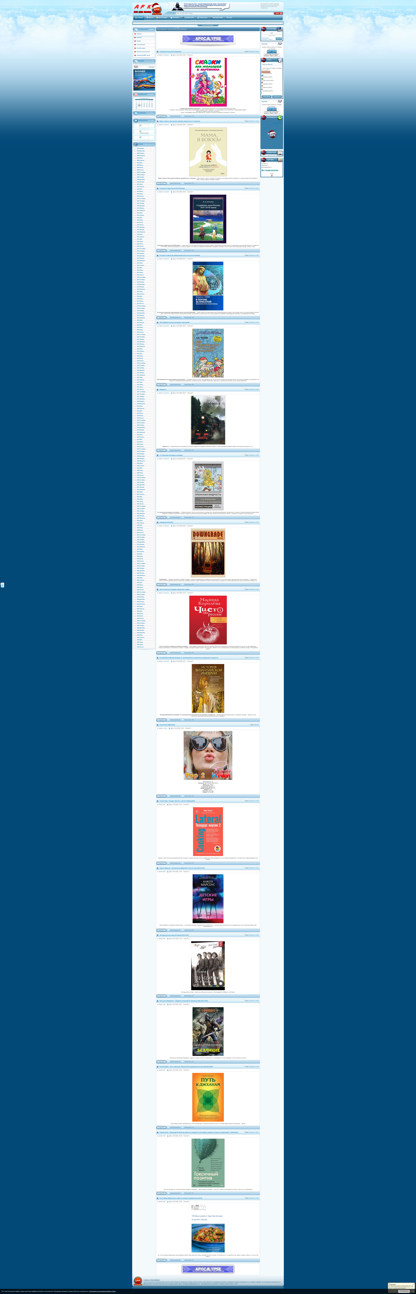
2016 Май (139, 353)
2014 (264, 145)
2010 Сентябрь (141, 198)
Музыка (257, 724)
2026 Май (139, 639)
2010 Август (140, 196)
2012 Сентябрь (141, 248)
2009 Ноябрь (140, 177)
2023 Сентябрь (141, 563)
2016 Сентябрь (141, 363)
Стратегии (266, 141)
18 (139, 105)
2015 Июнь (140, 327)
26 (141, 106)
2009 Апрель (140, 160)
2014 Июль (140, 301)
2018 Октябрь (141, 422)
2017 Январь (140, 372)
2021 (273, 147)
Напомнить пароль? (267, 39)
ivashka (165, 728)
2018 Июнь (140, 413)
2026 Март (140, 635)
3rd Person (275, 139)
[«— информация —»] (272, 175)
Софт (265, 126)
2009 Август (140, 170)
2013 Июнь (140, 270)
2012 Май (139, 239)
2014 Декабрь (141, 313)
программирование (267, 132)
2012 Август (140, 246)
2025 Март (140, 606)
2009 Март (140, 158)
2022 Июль (140, 530)
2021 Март (140, 492)
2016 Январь (140, 344)
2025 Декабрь (141, 627)
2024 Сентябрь (141, 592)
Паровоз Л (163, 389)
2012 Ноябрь (140, 253)
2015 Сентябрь (141, 334)
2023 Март (140, 549)
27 (144, 106)
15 (149, 103)
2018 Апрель (140, 408)
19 (141, 105)
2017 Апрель (140, 379)
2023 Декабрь (141, 570)
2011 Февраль (141, 210)
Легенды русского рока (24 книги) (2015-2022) (174, 935)
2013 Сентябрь (141, 277)
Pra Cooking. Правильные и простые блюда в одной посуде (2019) (181, 1198)
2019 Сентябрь (141, 449)
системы (271, 143)
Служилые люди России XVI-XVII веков (172, 188)
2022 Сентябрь (141, 534)
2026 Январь (140, 630)
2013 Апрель (140, 265)
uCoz (236, 1283)
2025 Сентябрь (141, 620)
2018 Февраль (141, 403)
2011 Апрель (140, 215)
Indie (267, 143)
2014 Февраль (141, 289)
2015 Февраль (141, 317)
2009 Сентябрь (141, 172)
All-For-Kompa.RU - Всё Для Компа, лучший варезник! (172, 29)
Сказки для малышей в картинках (170, 51)
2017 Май (139, 382)
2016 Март (140, 348)
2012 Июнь (140, 241)
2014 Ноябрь (140, 310)
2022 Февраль (141, 518)
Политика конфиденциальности (191, 1283)
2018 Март (140, 406)
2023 (280, 147)
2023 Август (140, 561)
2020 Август (140, 475)
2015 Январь (140, 315)
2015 (272, 145)
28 (146, 106)
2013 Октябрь (141, 279)
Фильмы (276, 130)
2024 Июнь (140, 585)
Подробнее (161, 116)
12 (141, 103)
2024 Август (140, 589)
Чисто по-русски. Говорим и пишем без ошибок (174, 589)
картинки (277, 134)
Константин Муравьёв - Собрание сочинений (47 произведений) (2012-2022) (184, 1001)
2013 (276, 143)
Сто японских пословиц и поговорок (171, 455)
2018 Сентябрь (141, 420)
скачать (266, 128)
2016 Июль (140, 358)
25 (139, 106)
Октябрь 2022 (144, 98)
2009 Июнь (140, 165)
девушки (275, 135)
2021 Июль (140, 501)
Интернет (277, 126)
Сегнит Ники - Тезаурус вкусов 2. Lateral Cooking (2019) (177, 801)
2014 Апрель (140, 294)
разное (280, 143)
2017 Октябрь (141, 394)
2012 (265, 134)
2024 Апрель (140, 580)
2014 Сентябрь (141, 305)
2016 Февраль (141, 346)
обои (271, 136)
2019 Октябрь (141, 451)
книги (277, 123)
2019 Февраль (141, 432)
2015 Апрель (140, 322)
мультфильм (271, 121)
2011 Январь (140, 208)
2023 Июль (140, 558)
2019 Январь (140, 430)
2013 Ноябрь (140, 282)
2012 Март (140, 234)
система (270, 130)
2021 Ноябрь (140, 511)
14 (146, 103)
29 (149, 106)
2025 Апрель (140, 608)
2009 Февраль (141, 155)
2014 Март (140, 291)
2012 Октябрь (141, 251)
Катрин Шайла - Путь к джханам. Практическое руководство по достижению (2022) (186, 1066)
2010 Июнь (140, 191)
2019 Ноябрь (140, 453)
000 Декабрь (140, 148)
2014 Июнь (140, 298)
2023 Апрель (140, 551)
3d (269, 136)
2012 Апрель (140, 236)
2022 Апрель (140, 523)
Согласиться (404, 1291)
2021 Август (140, 503)
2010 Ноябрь (140, 203)
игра (279, 139)
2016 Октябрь (141, 365)
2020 (270, 147)
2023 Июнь (140, 556)
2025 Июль (140, 616)
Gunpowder (166, 55)
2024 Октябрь (141, 594)
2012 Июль (140, 243)
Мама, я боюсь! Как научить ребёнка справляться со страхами (180, 121)
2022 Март (140, 520)
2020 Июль (140, 472)
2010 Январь (140, 181)
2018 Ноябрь (140, 425)
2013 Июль (140, 272)
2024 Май (139, 582)
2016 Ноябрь (140, 367)
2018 (263, 147)
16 (152, 103)
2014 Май (139, 296)
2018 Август (140, 418)
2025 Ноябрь (140, 625)
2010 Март (140, 184)
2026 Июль (140, 644)
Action (266, 130)
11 (139, 103)
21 (146, 105)
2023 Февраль (141, 546)
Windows (271, 126)
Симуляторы (277, 132)
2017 (279, 145)
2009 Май (139, 162)
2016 (275, 145)
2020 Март (140, 463)
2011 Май (139, 217)
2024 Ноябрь (140, 596)
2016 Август (140, 360)
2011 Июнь (140, 220)
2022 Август (140, 532)
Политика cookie (223, 1283)
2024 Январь (140, 573)
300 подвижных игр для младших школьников (174, 322)
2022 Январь (140, 515)
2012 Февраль (141, 232)
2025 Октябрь (141, 623)
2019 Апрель (140, 437)
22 (149, 105)
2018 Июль (140, 415)
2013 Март (140, 263)
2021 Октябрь (141, 508)
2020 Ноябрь (140, 482)
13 (144, 103)
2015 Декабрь (141, 341)
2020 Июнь (140, 470)
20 (144, 105)
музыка (265, 124)
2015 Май (139, 325)
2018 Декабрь (141, 427)
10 (136, 103)
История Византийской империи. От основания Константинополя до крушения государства (189, 657)
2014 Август (140, 303)
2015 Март (140, 320)
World (280, 135)
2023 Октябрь (141, 565)
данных (267, 137)
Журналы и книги (254, 51)
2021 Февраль (141, 489)
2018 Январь (140, 401)
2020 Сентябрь (141, 477)
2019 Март (140, 434)
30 (152, 106)
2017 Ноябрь (140, 396)
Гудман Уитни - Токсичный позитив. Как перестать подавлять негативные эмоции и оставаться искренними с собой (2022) (199, 1132)
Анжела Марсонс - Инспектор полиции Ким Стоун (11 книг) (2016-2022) (182, 868)
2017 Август (140, 389)
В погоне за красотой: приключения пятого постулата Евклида (180, 255)
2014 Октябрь (141, 308)
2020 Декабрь (141, 484)
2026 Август (140, 647)
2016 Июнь (140, 356)
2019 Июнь (140, 441)
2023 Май (139, 554)
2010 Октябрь (141, 201)
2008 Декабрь (141, 150)
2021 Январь (140, 487)
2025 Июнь (140, 613)
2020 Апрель (140, 465)
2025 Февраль (141, 604)
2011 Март (140, 212)
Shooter (271, 137)
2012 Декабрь (141, 255)
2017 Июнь (140, 384)
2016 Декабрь (141, 370)
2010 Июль (140, 193)
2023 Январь (140, 544)
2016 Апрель (140, 351)
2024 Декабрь (141, 599)
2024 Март (140, 577)
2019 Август (140, 446)
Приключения (267, 139)
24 (136, 106)
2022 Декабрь (141, 542)
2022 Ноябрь (140, 539)
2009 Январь (140, 153)
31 (136, 108)
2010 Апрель (140, 186)
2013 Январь (140, 258)
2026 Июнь (140, 642)
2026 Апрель (140, 637)
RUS (263, 137)
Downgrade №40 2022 (166, 522)
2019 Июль (140, 444)
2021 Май (139, 496)
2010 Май (139, 189)
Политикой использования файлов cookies (102, 1291)
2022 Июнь (140, 527)
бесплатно (273, 128)
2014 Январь (140, 286)
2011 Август (140, 224)
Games (268, 145)
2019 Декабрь (141, 456)
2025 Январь (140, 601)
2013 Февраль (141, 260)
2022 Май (139, 525)
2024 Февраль (141, 575)
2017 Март (140, 377)
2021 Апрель (140, 494)
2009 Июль (140, 167)
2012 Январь (140, 229)
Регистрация (265, 38)
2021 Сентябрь (141, 506)
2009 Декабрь (141, 179)
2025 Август (140, 618)
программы (270, 134)
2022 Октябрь (141, 537)
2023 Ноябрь (140, 568)
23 (152, 105)
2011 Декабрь (141, 227)
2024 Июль (140, 587)
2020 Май (139, 468)
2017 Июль (140, 387)
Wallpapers (265, 135)
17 (136, 105)
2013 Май (139, 267)
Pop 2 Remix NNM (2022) (167, 725)
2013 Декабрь (141, 284)
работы (279, 128)
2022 (277, 147)
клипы (270, 124)
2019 (266, 147)
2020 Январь (140, 458)
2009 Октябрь (141, 174)
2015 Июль (140, 329)
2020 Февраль (141, 461)
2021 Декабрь (141, 513)
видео (265, 121)
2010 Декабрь (141, 205)
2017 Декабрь (141, 398)
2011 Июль (140, 222)
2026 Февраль (141, 632)
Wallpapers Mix (278, 137)
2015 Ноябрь (140, 339)
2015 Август (140, 332)
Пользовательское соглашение (209, 1283)
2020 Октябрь (141, 480)
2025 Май (139, 611)
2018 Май (139, 410)
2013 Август (140, 274)
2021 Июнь (140, 499)
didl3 (164, 804)
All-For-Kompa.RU (154, 1280)
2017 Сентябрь (141, 391)
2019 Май (139, 439)
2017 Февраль (141, 375)
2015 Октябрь (141, 336)
